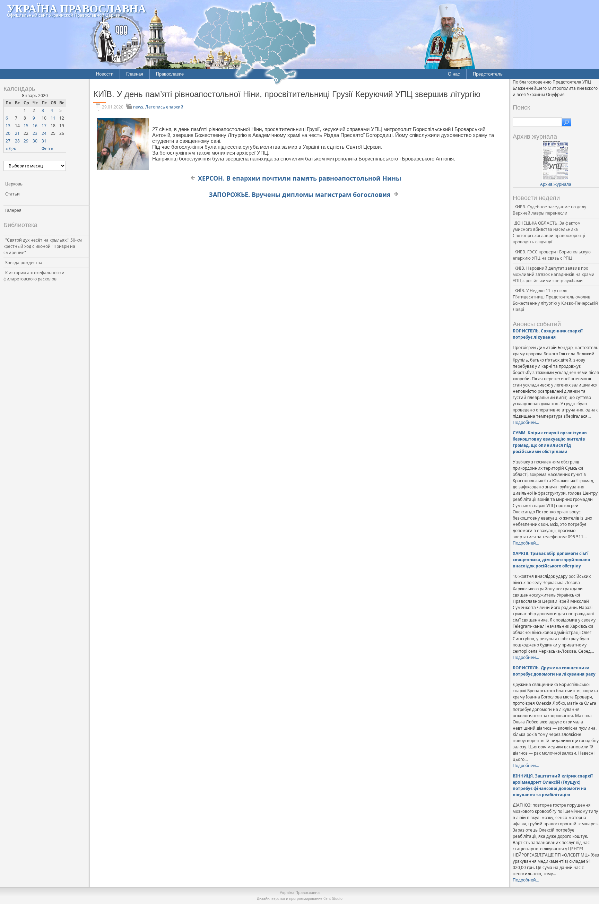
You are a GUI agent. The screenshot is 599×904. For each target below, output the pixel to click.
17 (44, 126)
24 (44, 133)
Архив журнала (555, 184)
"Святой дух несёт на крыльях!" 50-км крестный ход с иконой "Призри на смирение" (42, 246)
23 (35, 133)
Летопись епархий (164, 107)
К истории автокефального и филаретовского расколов (33, 276)
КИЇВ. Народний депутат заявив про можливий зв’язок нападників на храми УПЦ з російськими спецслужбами (553, 274)
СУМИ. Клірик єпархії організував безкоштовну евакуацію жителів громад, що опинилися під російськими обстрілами (550, 442)
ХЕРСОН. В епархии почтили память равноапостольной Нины (299, 178)
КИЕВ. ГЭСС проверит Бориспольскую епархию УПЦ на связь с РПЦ (552, 255)
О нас (454, 74)
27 (8, 141)
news (138, 107)
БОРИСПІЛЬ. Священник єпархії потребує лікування (548, 334)
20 (8, 133)
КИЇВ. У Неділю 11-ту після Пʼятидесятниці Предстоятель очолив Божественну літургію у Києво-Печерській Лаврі (555, 300)
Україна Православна (76, 8)
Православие (170, 74)
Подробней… (526, 422)
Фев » (47, 148)
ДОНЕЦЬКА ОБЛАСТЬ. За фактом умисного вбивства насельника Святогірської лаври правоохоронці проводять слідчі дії (549, 232)
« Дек (11, 148)
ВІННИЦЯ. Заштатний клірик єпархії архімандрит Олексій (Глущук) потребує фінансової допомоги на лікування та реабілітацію (553, 785)
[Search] (566, 122)
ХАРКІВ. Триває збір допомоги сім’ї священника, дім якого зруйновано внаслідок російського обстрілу (551, 559)
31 (44, 141)
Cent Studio (332, 898)
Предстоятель (488, 74)
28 (17, 141)
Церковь (14, 184)
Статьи (12, 194)
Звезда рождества (23, 263)
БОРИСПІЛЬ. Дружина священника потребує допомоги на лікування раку (554, 671)
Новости (104, 74)
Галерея (13, 210)
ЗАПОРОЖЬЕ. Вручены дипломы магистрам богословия (300, 194)
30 (35, 141)
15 (26, 126)
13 (8, 126)
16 (35, 126)
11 (53, 118)
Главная (134, 74)
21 (17, 133)
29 (26, 141)
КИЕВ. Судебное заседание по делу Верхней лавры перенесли (549, 210)
